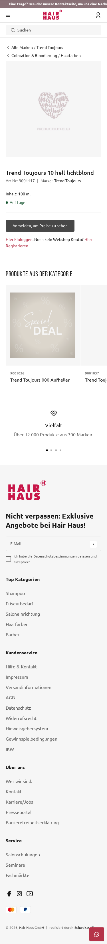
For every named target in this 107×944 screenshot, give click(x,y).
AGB (10, 697)
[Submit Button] (93, 544)
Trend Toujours (67, 180)
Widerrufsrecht (21, 718)
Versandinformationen (28, 687)
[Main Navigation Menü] (8, 15)
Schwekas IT (84, 927)
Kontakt (14, 791)
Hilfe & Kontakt (21, 666)
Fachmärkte (17, 875)
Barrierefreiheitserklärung (32, 822)
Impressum (17, 677)
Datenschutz (18, 708)
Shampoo (15, 593)
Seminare (15, 865)
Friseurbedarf (19, 603)
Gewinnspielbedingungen (31, 738)
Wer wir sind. (19, 781)
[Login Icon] (98, 15)
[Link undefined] (9, 893)
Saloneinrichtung (23, 614)
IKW (10, 749)
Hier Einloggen (19, 239)
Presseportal (18, 812)
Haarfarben (17, 624)
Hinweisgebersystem (27, 728)
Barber (12, 634)
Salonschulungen (23, 854)
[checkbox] (8, 559)
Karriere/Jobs (19, 801)
